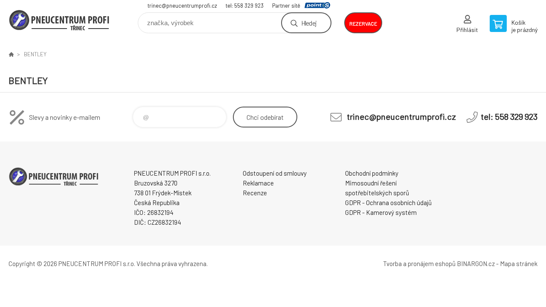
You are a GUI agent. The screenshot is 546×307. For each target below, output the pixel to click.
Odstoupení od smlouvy (275, 173)
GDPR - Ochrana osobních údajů (388, 202)
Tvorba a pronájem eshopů (419, 263)
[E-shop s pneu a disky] (11, 54)
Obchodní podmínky (371, 173)
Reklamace (258, 183)
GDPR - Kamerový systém (381, 212)
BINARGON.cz (476, 263)
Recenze (255, 193)
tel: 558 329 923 (245, 5)
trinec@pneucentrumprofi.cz (182, 5)
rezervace (363, 23)
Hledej (309, 23)
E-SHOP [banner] (60, 20)
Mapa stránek (518, 263)
